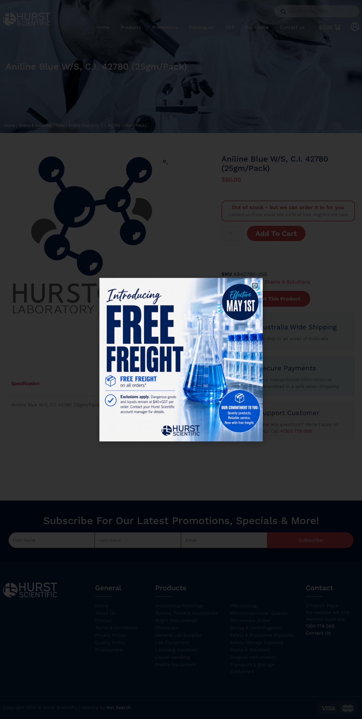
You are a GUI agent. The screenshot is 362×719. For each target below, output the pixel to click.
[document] (181, 359)
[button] (255, 286)
